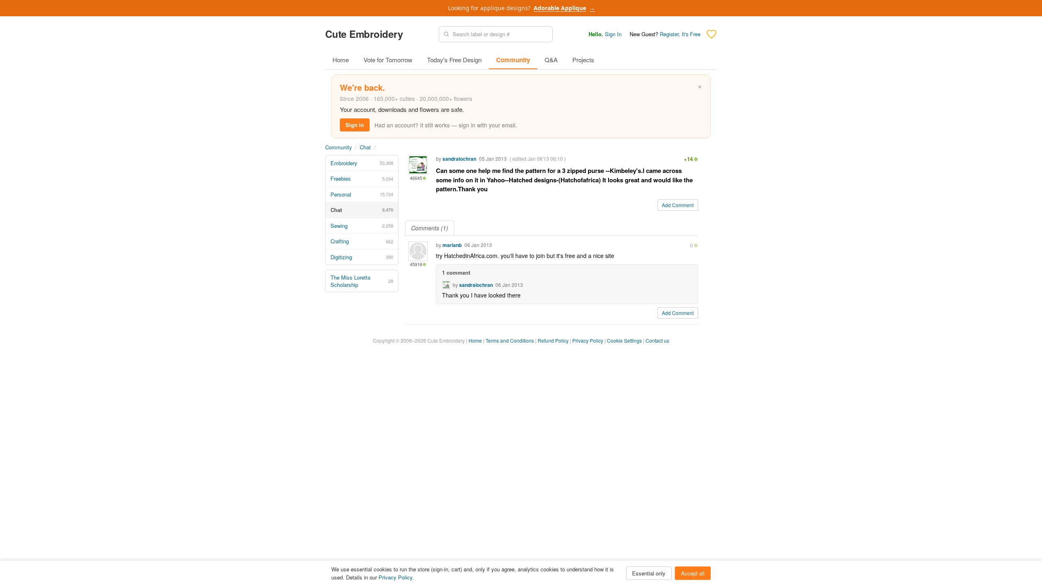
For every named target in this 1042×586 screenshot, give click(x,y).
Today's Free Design (454, 59)
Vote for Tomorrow (387, 59)
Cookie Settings (624, 340)
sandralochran (459, 158)
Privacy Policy (587, 340)
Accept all (693, 573)
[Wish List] (711, 34)
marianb (452, 245)
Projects (583, 59)
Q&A (551, 59)
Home (341, 59)
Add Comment (678, 204)
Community (513, 59)
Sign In (613, 34)
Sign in (355, 125)
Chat (365, 147)
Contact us (657, 340)
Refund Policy (553, 340)
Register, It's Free (680, 34)
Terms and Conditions (510, 340)
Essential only (648, 573)
